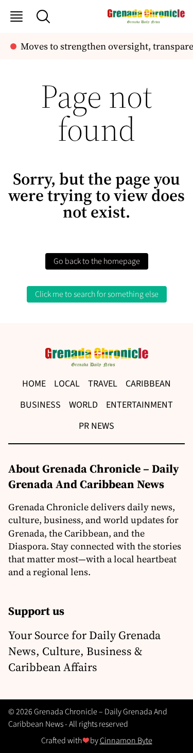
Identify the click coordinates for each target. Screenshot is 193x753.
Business (40, 404)
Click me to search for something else (97, 294)
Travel (102, 383)
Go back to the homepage (97, 261)
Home (34, 383)
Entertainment (139, 404)
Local (67, 383)
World (83, 404)
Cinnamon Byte (126, 740)
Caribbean (148, 383)
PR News (96, 426)
